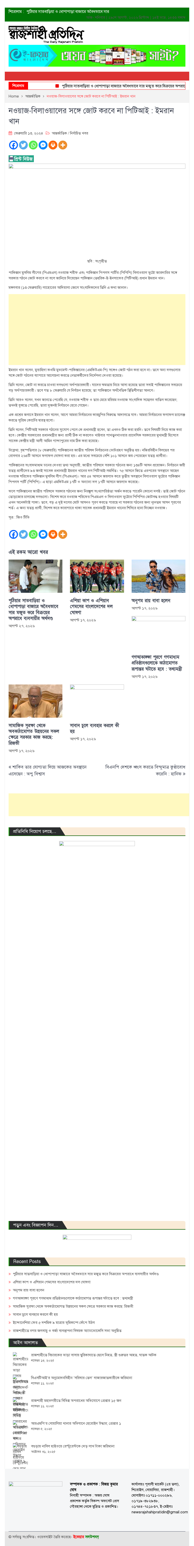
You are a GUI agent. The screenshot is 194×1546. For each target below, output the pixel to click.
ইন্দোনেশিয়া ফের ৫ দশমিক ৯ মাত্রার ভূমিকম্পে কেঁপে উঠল (54, 1322)
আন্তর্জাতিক (59, 133)
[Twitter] (23, 145)
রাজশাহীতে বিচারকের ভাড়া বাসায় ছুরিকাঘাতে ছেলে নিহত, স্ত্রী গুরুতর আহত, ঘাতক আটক (93, 1355)
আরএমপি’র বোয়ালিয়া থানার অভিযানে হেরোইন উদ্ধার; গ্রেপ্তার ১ (76, 1423)
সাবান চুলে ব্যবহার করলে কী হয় (94, 728)
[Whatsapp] (33, 145)
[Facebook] (13, 145)
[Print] (52, 145)
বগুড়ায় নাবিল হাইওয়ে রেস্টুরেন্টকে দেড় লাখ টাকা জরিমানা (72, 1446)
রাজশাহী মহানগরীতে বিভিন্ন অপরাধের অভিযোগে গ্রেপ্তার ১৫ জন (76, 1400)
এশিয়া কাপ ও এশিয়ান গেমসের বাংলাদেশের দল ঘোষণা (91, 607)
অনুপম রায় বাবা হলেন (151, 601)
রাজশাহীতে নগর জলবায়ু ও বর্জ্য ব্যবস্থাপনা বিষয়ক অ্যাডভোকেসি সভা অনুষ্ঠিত (67, 1330)
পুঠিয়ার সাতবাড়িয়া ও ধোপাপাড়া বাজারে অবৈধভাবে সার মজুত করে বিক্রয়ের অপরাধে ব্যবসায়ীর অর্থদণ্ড (33, 609)
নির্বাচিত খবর (79, 133)
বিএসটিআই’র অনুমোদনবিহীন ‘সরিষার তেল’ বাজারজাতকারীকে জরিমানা (81, 1378)
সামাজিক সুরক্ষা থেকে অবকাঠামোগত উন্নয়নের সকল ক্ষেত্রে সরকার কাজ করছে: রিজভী (34, 734)
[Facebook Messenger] (43, 145)
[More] (62, 145)
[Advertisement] (97, 329)
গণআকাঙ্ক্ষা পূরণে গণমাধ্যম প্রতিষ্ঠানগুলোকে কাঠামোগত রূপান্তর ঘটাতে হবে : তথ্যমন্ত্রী (157, 663)
